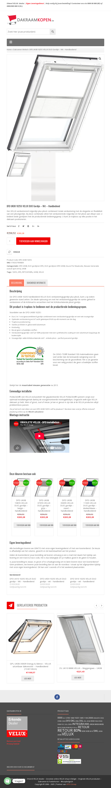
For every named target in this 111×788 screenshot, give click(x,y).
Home (9, 49)
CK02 (102, 718)
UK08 (24, 268)
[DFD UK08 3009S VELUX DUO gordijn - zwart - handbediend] (67, 487)
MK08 (101, 724)
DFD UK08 (23, 266)
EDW (88, 721)
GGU (70, 724)
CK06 (63, 721)
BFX (98, 718)
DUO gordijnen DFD (36, 266)
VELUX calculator (36, 412)
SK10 (91, 731)
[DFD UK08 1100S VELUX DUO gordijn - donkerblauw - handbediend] (90, 487)
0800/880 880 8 (13, 6)
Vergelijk (16, 252)
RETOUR (83, 727)
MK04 (92, 724)
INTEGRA (78, 724)
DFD (19, 272)
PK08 (67, 728)
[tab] (16, 282)
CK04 (59, 721)
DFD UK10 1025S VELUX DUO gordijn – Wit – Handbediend (23, 580)
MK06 (97, 724)
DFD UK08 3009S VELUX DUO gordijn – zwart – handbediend (67, 505)
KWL (87, 724)
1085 (81, 718)
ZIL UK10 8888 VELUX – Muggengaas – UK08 (80, 668)
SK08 (87, 731)
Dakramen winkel (20, 49)
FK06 (100, 721)
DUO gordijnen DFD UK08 (55, 266)
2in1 (64, 718)
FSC (62, 724)
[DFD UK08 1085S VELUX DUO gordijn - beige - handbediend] (21, 487)
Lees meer (27, 678)
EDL (85, 721)
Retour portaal (13, 741)
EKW (92, 721)
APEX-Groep (71, 784)
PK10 (72, 728)
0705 (68, 718)
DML (77, 721)
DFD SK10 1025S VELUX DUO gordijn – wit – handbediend (83, 580)
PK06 (63, 728)
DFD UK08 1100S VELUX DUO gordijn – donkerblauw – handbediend (90, 505)
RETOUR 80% (27, 272)
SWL (96, 730)
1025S (14, 272)
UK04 (100, 731)
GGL (66, 724)
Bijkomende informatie (36, 282)
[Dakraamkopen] (55, 20)
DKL (73, 720)
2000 (90, 717)
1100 (86, 718)
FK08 (59, 724)
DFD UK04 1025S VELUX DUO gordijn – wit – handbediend (53, 580)
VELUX (41, 272)
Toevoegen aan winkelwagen (33, 241)
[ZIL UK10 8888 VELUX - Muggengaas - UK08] (80, 639)
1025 (77, 718)
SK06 (83, 731)
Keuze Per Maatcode (74, 266)
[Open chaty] (7, 781)
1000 (72, 718)
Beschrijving (16, 282)
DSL (81, 720)
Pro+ (76, 728)
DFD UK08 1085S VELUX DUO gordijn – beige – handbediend (21, 505)
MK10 (59, 728)
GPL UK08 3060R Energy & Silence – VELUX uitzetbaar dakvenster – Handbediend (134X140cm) (30, 666)
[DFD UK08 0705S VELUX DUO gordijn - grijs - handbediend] (44, 487)
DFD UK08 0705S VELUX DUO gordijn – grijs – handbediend (44, 505)
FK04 (96, 721)
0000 (60, 717)
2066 (95, 718)
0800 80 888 (92, 3)
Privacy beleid (13, 744)
